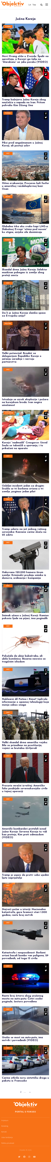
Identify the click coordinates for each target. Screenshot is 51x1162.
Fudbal (8, 26)
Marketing (4, 1126)
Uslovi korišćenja (7, 1137)
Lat (29, 4)
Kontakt (4, 1132)
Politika (8, 323)
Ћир (34, 4)
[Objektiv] (12, 4)
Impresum (4, 1120)
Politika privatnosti (7, 1143)
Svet (8, 70)
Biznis (8, 197)
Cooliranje (9, 413)
